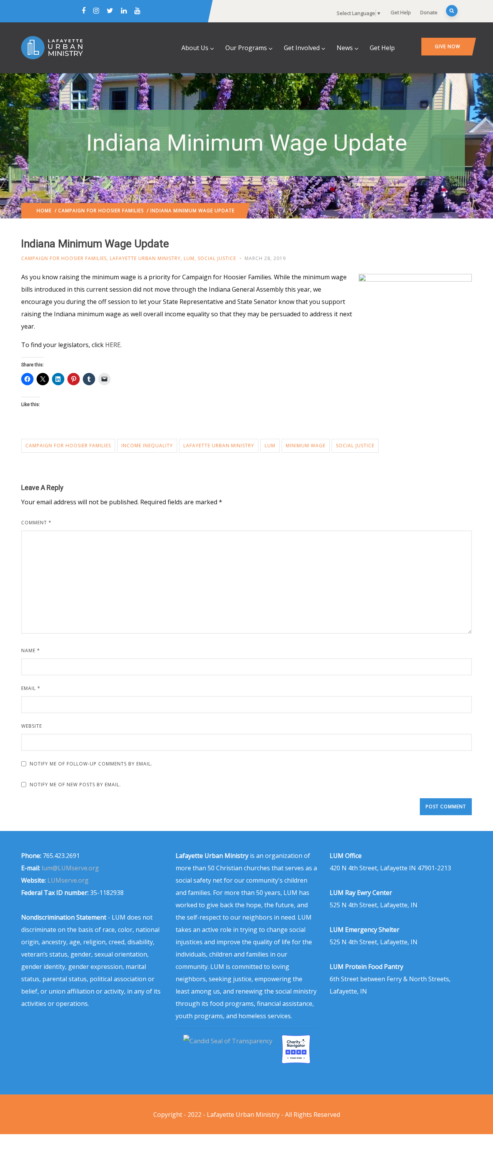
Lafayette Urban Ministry (145, 258)
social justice (355, 445)
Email (30, 688)
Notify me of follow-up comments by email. (91, 763)
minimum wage (305, 445)
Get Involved (302, 48)
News (345, 48)
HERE (113, 345)
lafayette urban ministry (218, 445)
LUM (189, 258)
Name (30, 650)
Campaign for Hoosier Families (101, 210)
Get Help (401, 12)
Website (31, 726)
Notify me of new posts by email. (75, 784)
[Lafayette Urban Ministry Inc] (228, 1041)
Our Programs (246, 48)
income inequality (147, 445)
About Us (194, 48)
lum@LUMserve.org (70, 868)
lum (270, 445)
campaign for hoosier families (68, 445)
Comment (36, 522)
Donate (429, 12)
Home (44, 210)
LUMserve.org (68, 880)
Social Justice (217, 258)
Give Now (447, 46)
